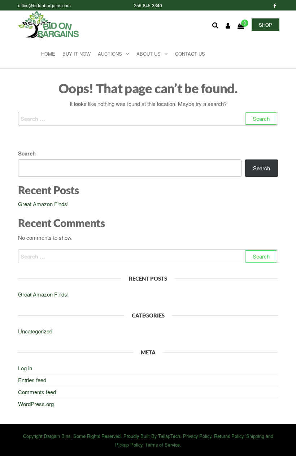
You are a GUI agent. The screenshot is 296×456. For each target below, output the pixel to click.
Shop (265, 24)
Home (48, 53)
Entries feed (32, 380)
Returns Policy (228, 435)
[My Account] (228, 25)
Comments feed (37, 392)
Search (27, 153)
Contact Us (190, 53)
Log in (25, 368)
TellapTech (169, 435)
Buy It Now (76, 53)
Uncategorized (35, 331)
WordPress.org (36, 404)
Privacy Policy (197, 435)
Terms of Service (162, 444)
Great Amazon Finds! (43, 204)
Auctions (110, 53)
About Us (148, 53)
